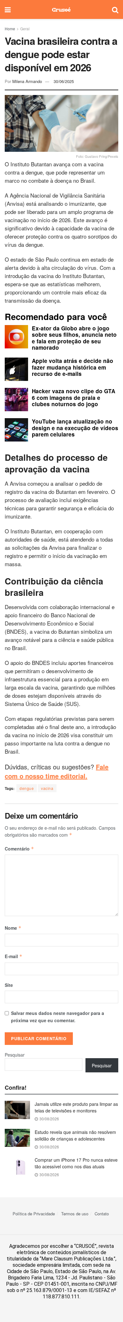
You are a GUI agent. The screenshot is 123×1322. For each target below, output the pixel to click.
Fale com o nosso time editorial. (56, 771)
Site (9, 985)
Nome (13, 928)
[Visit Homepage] (61, 9)
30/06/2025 (64, 81)
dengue (27, 788)
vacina (47, 788)
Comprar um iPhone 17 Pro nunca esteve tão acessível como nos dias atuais (76, 1163)
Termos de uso (74, 1214)
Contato (102, 1214)
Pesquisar (15, 1055)
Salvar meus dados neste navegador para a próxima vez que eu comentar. (57, 1016)
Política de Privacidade (34, 1214)
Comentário (19, 848)
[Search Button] (115, 9)
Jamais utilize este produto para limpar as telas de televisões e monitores (76, 1107)
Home (10, 28)
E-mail (13, 956)
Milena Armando (27, 81)
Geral (25, 28)
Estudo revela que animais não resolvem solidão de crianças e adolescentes (75, 1135)
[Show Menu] (8, 9)
